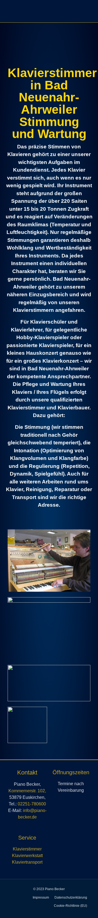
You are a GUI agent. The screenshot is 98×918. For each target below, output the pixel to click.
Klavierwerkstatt (27, 855)
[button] (86, 10)
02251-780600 (32, 804)
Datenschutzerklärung (70, 897)
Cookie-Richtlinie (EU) (70, 906)
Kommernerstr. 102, (27, 790)
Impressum (41, 897)
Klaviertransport (27, 862)
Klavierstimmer (27, 849)
